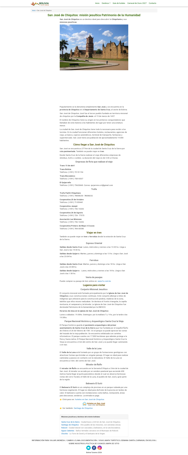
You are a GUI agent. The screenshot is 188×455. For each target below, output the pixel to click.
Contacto (152, 3)
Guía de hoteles (119, 3)
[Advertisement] (94, 88)
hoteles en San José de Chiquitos (89, 399)
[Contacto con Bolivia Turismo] (88, 448)
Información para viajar (44, 440)
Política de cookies (95, 443)
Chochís (64, 434)
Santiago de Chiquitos (83, 408)
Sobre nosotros (77, 443)
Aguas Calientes (67, 431)
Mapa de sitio (112, 443)
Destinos (105, 3)
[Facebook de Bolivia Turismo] (94, 448)
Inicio (97, 3)
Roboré (64, 428)
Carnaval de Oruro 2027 (137, 3)
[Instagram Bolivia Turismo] (99, 448)
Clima (77, 440)
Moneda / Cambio (65, 440)
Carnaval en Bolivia (145, 440)
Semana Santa (128, 440)
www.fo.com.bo (104, 281)
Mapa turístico (112, 440)
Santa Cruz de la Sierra (70, 422)
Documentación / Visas (93, 440)
